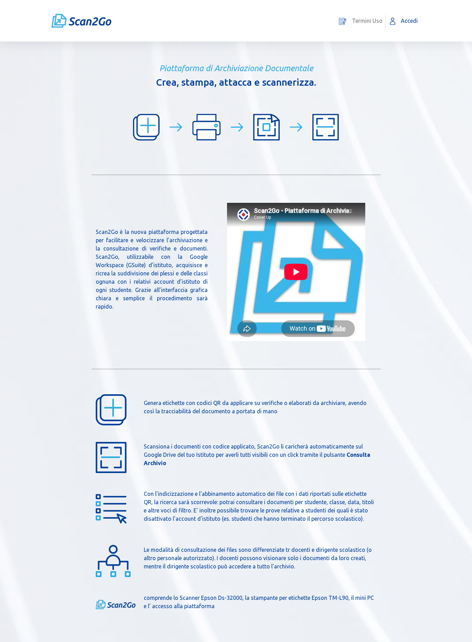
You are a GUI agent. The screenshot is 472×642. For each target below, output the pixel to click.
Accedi (409, 21)
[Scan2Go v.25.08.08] (81, 20)
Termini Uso (367, 21)
